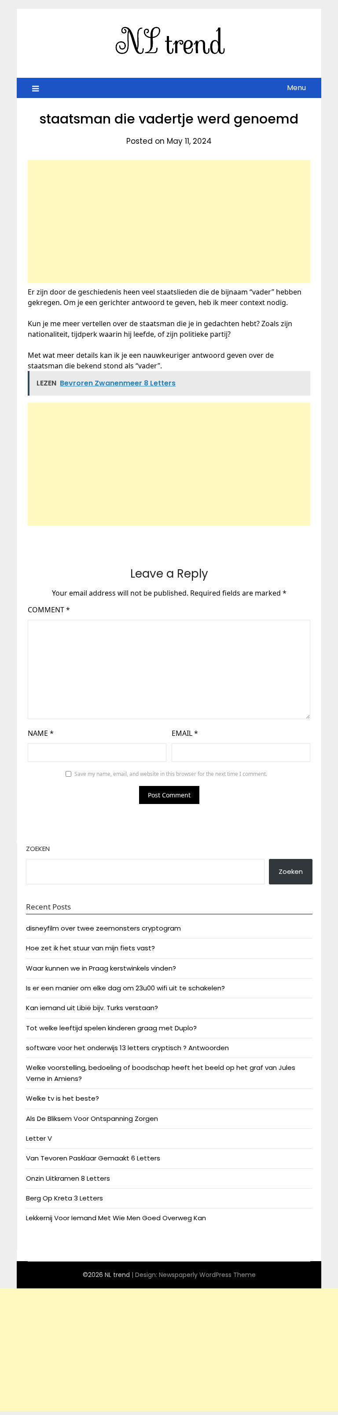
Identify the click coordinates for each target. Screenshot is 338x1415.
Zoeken (38, 848)
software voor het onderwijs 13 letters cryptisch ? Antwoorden (127, 1047)
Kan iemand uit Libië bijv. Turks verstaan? (92, 1007)
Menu (296, 88)
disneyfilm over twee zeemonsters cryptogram (103, 928)
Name (41, 733)
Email (185, 733)
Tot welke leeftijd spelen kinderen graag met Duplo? (111, 1028)
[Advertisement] (169, 221)
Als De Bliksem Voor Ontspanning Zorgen (92, 1118)
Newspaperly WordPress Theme (207, 1274)
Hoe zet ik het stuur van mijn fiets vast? (90, 948)
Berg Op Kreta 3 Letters (64, 1198)
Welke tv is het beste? (62, 1098)
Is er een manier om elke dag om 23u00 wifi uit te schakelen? (125, 988)
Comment (49, 610)
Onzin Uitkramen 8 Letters (68, 1178)
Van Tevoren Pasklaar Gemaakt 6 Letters (93, 1158)
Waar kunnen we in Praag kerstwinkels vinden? (101, 968)
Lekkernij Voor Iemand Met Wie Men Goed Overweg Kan (116, 1217)
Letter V (39, 1138)
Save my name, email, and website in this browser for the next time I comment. (170, 774)
